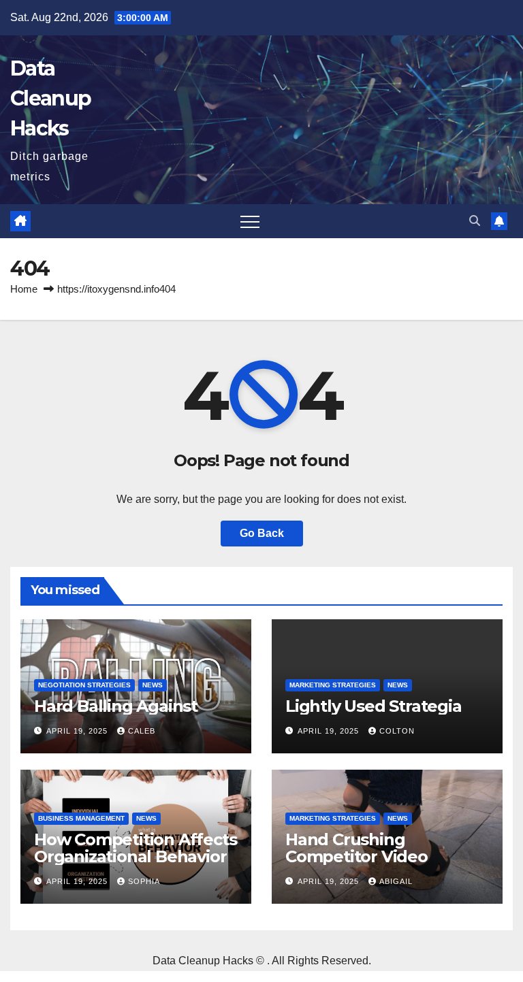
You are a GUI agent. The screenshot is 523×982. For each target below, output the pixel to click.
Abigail (396, 881)
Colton (397, 731)
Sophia (144, 881)
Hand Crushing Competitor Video (356, 848)
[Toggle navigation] (250, 221)
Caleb (141, 731)
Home (23, 289)
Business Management (81, 818)
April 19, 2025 (78, 731)
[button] (474, 221)
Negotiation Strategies (84, 685)
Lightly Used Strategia (373, 706)
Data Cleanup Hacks (50, 98)
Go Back (262, 533)
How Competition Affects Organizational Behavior (135, 848)
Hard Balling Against (115, 706)
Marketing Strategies (332, 685)
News (152, 685)
